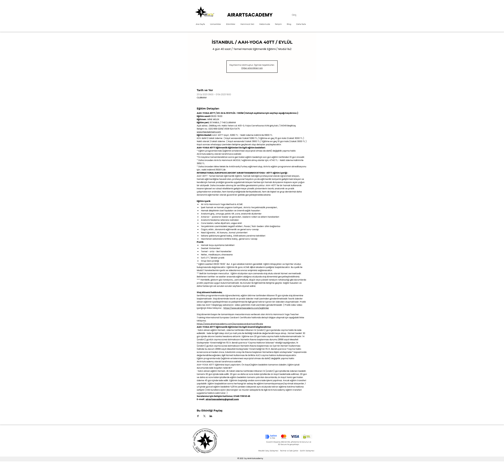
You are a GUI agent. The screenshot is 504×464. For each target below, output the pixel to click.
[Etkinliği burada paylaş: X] (204, 416)
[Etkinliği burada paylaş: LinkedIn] (211, 416)
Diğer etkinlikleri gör (252, 68)
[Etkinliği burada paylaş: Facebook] (198, 416)
